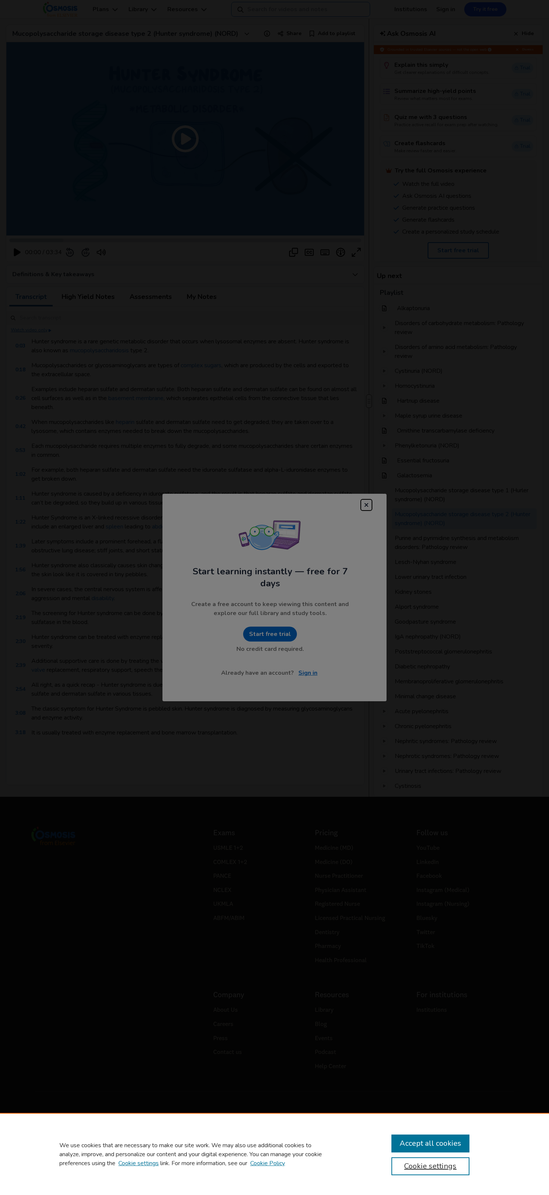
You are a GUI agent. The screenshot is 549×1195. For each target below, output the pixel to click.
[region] (274, 1154)
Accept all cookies (430, 1143)
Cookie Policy (267, 1163)
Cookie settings (138, 1163)
